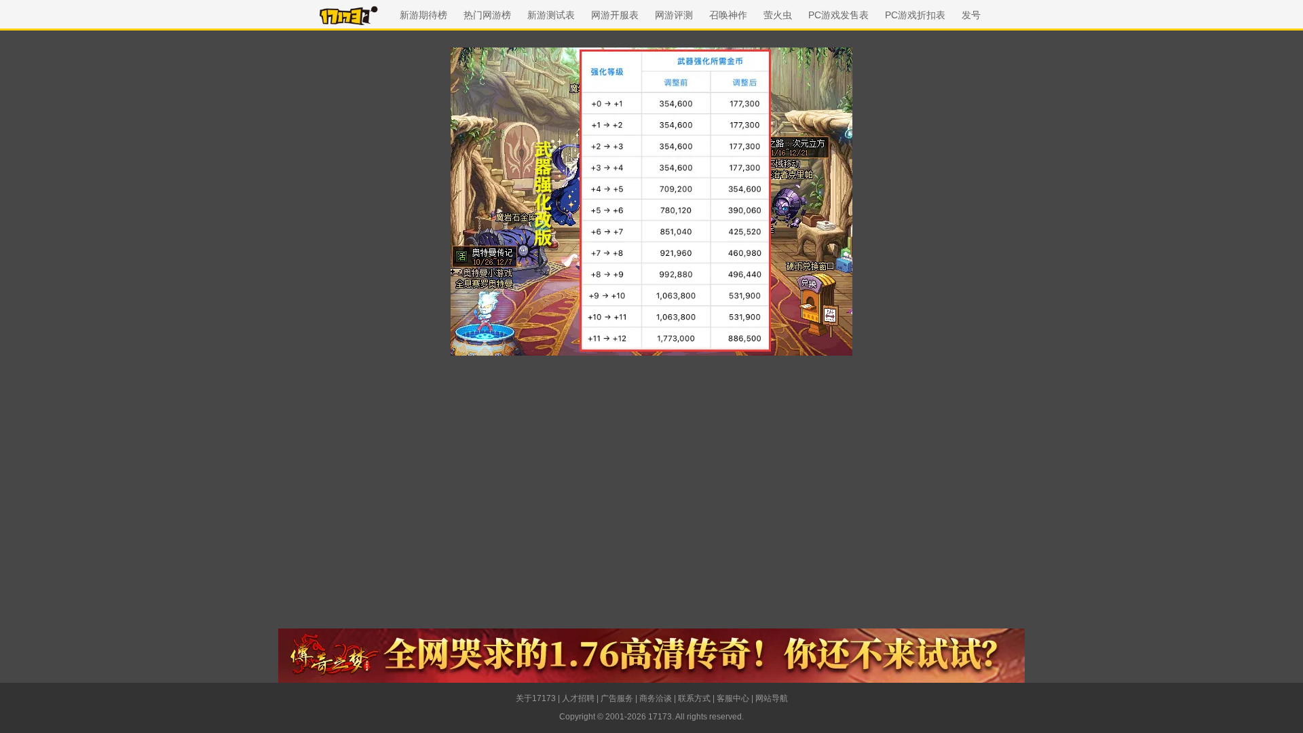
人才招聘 (578, 698)
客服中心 (733, 698)
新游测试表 (551, 15)
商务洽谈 (655, 698)
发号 (971, 15)
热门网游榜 (487, 15)
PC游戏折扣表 (915, 15)
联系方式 (694, 698)
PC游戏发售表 (838, 15)
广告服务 (617, 698)
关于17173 (536, 698)
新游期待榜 (423, 15)
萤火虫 (777, 15)
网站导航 (771, 698)
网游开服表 (615, 15)
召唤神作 (728, 15)
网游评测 (674, 15)
